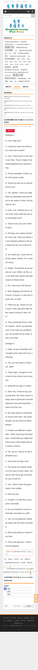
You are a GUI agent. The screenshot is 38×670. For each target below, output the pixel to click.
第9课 (29, 61)
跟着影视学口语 (18, 623)
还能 (11, 81)
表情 (6, 606)
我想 (6, 53)
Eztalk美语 (24, 41)
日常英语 (12, 1)
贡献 (6, 81)
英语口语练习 (10, 78)
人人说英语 (16, 620)
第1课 (18, 59)
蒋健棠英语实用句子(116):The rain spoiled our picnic (17, 105)
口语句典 (22, 620)
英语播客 (9, 620)
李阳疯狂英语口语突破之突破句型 (18, 56)
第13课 (21, 64)
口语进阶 (9, 50)
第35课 (23, 562)
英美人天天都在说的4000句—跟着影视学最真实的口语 (16, 72)
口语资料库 (24, 1)
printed (16, 559)
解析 (29, 78)
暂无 (6, 56)
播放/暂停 (10, 130)
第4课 (6, 61)
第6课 (15, 61)
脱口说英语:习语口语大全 (12, 69)
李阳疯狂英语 (30, 620)
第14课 (26, 64)
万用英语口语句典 (9, 44)
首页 (5, 11)
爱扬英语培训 (33, 625)
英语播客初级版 (22, 78)
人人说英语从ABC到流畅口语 (22, 44)
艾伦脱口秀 (5, 1)
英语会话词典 (8, 75)
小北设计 (19, 629)
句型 (16, 50)
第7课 (20, 61)
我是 (10, 53)
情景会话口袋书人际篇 (25, 50)
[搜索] (32, 11)
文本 (14, 53)
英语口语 (18, 75)
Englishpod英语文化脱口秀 (12, 41)
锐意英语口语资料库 (24, 81)
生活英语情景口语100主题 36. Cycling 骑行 (20, 568)
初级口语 (9, 47)
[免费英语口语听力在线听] (19, 6)
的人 (29, 56)
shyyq (7, 126)
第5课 (11, 61)
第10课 (6, 64)
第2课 (23, 59)
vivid (21, 559)
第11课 (11, 64)
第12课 (16, 64)
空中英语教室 (10, 59)
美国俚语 (8, 67)
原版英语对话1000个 (22, 47)
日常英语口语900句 (23, 53)
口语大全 (18, 1)
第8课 (25, 61)
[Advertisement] (19, 651)
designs (10, 559)
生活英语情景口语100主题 (17, 126)
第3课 (28, 59)
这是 (15, 81)
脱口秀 (15, 67)
